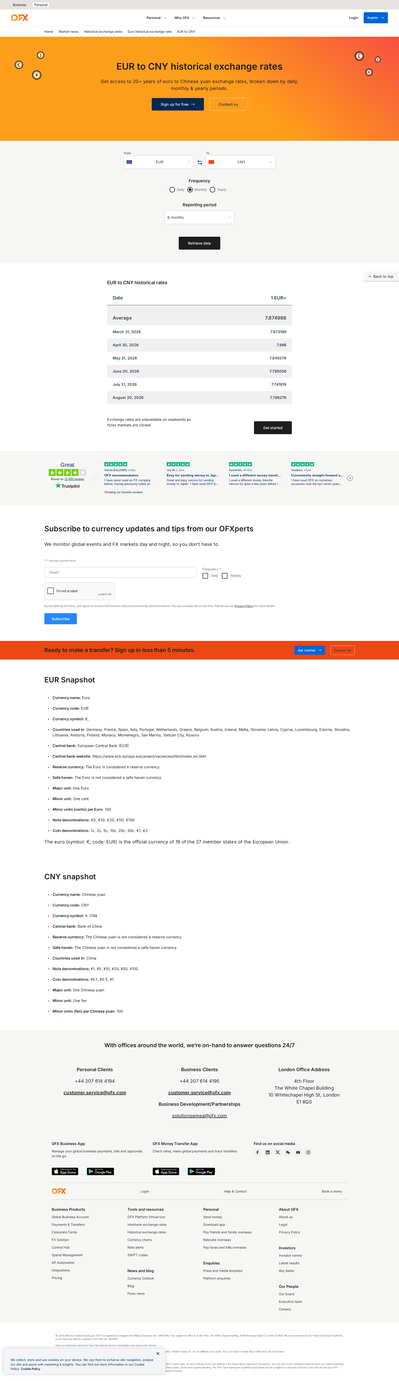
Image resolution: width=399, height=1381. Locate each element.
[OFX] (19, 17)
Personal (40, 5)
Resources (211, 18)
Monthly (201, 189)
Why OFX (182, 18)
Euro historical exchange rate (150, 31)
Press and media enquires (222, 1271)
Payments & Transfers (68, 1224)
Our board (286, 1294)
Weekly (235, 575)
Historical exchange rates (103, 31)
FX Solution (60, 1240)
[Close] (158, 1353)
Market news (68, 31)
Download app (214, 1224)
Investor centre (290, 1255)
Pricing (57, 1278)
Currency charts (139, 1240)
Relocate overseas (217, 1240)
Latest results (289, 1263)
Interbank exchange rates (146, 1224)
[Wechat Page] (288, 1152)
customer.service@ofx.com (94, 1092)
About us (286, 1217)
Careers (285, 1309)
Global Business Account (70, 1217)
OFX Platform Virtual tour (146, 1217)
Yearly (222, 189)
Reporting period (200, 204)
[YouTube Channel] (298, 1152)
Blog (130, 1286)
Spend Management (67, 1255)
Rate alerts (135, 1247)
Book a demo (332, 1191)
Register (372, 17)
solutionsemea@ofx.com (199, 1115)
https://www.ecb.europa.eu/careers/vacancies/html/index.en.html (149, 756)
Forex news (136, 1293)
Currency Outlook (140, 1278)
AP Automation (63, 1262)
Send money (212, 1217)
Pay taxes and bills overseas (224, 1247)
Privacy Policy (244, 606)
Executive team (290, 1301)
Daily (180, 189)
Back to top (383, 276)
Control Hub (61, 1247)
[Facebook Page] (257, 1152)
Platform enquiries (216, 1278)
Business (19, 5)
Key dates (286, 1271)
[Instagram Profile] (308, 1152)
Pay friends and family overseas (227, 1232)
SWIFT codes (137, 1255)
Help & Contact (235, 1191)
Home (48, 31)
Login (145, 1191)
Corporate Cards (64, 1232)
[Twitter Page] (277, 1152)
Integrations (61, 1270)
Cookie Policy (30, 1369)
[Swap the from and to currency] (199, 162)
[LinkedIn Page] (267, 1152)
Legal (283, 1224)
